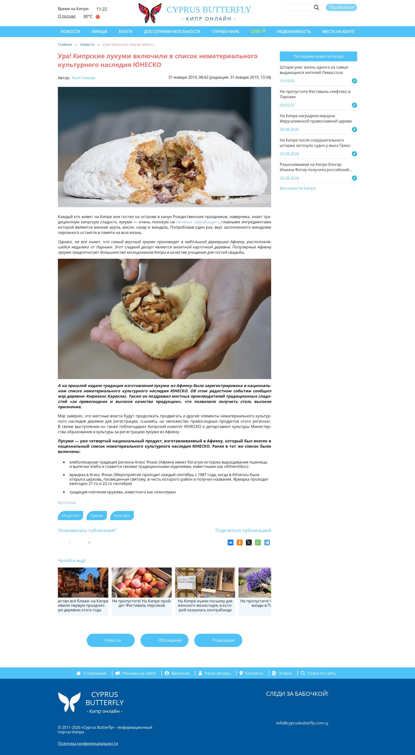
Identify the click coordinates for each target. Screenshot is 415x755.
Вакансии (180, 673)
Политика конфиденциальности (88, 743)
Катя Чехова (83, 77)
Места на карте (338, 31)
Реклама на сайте (139, 673)
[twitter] (328, 18)
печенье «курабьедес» (197, 222)
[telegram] (337, 18)
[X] (249, 542)
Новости (70, 31)
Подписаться (341, 7)
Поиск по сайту (321, 673)
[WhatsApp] (258, 542)
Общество (70, 515)
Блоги (126, 31)
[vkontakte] (346, 18)
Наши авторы (217, 673)
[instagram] (319, 18)
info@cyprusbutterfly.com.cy (302, 723)
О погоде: (67, 16)
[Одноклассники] (240, 542)
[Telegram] (267, 542)
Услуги (285, 673)
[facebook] (310, 18)
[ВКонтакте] (230, 542)
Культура (122, 515)
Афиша (99, 31)
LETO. (256, 31)
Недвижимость (294, 31)
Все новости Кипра (298, 188)
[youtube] (355, 18)
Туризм (96, 515)
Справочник (225, 31)
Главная (65, 44)
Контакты (254, 673)
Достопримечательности (172, 31)
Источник (67, 502)
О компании (94, 673)
